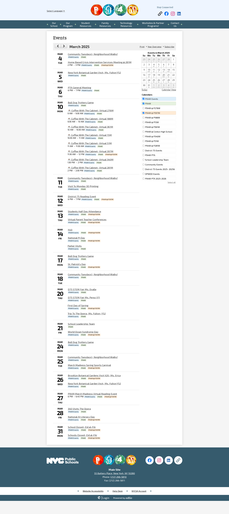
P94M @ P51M (152, 141)
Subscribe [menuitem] (169, 46)
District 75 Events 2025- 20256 (160, 169)
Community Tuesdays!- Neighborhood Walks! (93, 54)
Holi (70, 229)
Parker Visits (75, 245)
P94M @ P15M (152, 122)
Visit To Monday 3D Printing (83, 186)
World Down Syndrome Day (83, 331)
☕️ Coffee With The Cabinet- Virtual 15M (90, 134)
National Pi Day (76, 237)
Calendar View (169, 89)
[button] (54, 24)
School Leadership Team (81, 323)
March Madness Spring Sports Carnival (89, 365)
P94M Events (151, 99)
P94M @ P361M (152, 127)
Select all (172, 182)
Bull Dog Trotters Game (81, 102)
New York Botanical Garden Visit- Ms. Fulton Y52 (94, 72)
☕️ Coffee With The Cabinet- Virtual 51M (90, 143)
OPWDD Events (152, 174)
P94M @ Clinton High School (158, 131)
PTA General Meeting (79, 87)
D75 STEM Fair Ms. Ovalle (82, 289)
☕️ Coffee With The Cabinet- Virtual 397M (90, 151)
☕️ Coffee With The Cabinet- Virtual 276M (91, 110)
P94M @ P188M (152, 117)
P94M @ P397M (152, 113)
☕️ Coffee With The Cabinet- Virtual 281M (90, 167)
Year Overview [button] (154, 46)
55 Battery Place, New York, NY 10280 (114, 473)
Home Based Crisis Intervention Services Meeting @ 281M (99, 62)
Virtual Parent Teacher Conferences (87, 219)
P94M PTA (150, 155)
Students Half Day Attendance (84, 211)
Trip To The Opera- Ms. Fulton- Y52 (87, 313)
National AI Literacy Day (81, 416)
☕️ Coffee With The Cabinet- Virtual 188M (90, 118)
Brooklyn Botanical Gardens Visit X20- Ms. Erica (94, 375)
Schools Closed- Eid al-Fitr (82, 435)
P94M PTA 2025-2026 (155, 178)
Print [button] (142, 46)
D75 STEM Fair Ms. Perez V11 (84, 297)
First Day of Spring (78, 305)
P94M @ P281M (152, 145)
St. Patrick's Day (77, 264)
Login (103, 498)
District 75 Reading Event (82, 196)
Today (144, 89)
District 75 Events (153, 150)
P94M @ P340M (152, 136)
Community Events (154, 164)
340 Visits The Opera (79, 408)
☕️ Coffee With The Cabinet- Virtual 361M (90, 126)
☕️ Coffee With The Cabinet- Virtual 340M (90, 159)
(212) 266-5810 (118, 476)
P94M (148, 103)
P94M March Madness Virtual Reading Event (92, 393)
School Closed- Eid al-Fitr (82, 426)
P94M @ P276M (152, 108)
